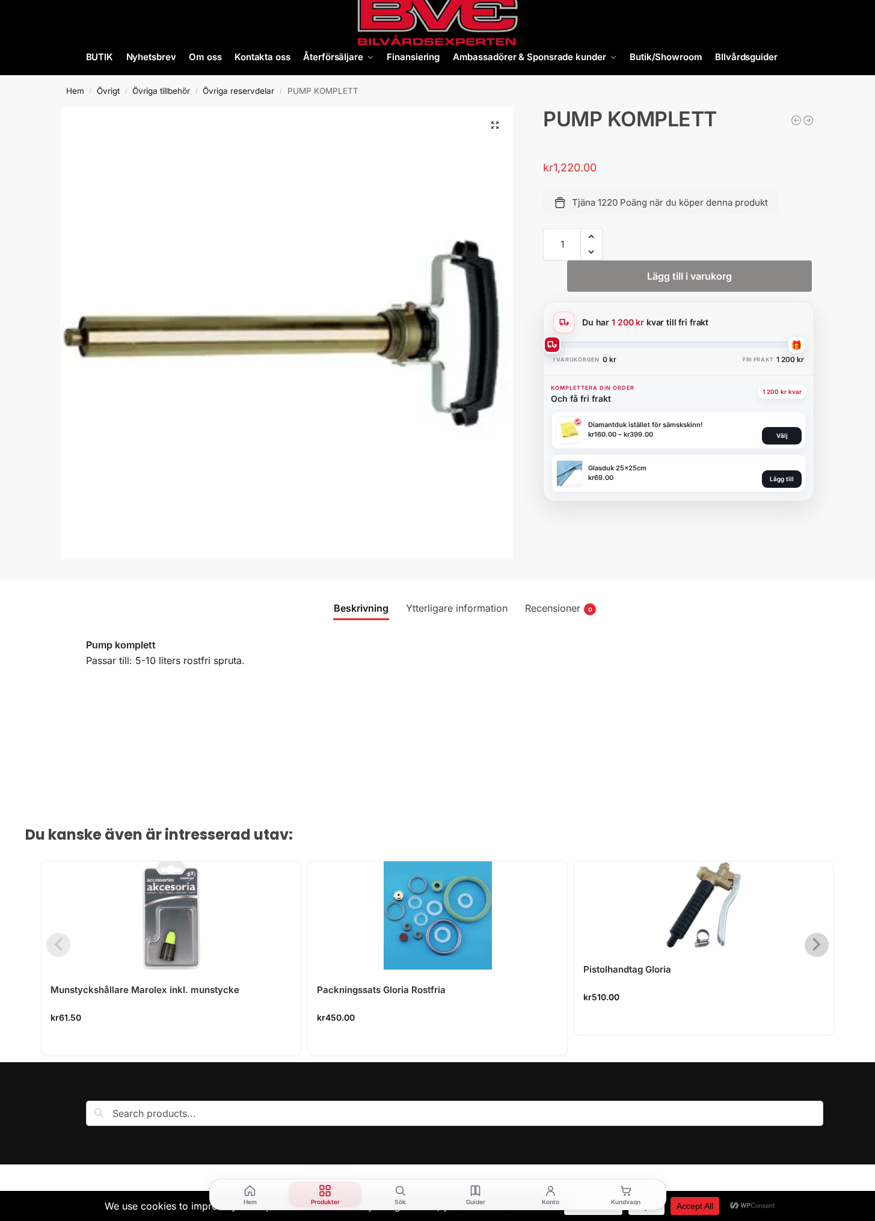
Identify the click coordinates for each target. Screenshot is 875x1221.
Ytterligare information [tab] (457, 608)
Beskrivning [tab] (361, 608)
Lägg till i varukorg (689, 276)
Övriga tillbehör (161, 91)
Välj (782, 435)
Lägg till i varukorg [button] (171, 1043)
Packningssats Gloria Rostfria (381, 989)
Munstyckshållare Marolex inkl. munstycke (145, 989)
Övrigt (108, 91)
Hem (75, 91)
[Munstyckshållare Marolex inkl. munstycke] (171, 915)
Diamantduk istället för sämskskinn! (645, 424)
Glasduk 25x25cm (617, 468)
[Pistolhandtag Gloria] (703, 905)
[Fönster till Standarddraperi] (808, 120)
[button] (495, 125)
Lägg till (782, 478)
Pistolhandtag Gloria (627, 969)
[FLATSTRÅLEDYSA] (796, 120)
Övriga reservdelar (238, 91)
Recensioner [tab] (558, 608)
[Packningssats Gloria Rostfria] (437, 915)
